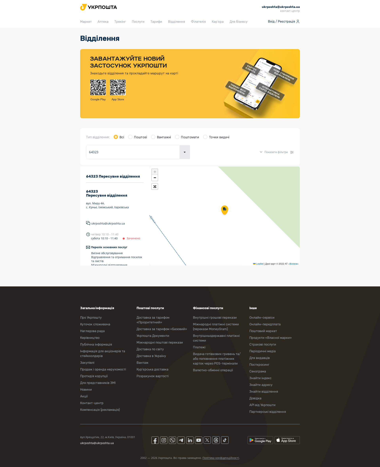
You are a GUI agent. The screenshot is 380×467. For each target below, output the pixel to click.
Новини (86, 389)
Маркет (86, 22)
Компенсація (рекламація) (100, 410)
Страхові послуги (262, 344)
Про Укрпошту (91, 317)
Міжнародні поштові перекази (160, 342)
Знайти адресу (261, 385)
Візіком (293, 263)
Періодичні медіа (262, 351)
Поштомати (190, 137)
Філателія (198, 22)
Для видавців (259, 358)
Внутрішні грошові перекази (215, 317)
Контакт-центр (92, 403)
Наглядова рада (92, 331)
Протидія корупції (94, 376)
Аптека (103, 22)
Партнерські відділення (267, 412)
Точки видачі (219, 137)
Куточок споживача (95, 324)
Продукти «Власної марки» (270, 338)
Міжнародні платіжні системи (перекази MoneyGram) (216, 326)
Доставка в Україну (151, 356)
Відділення (176, 22)
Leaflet (259, 263)
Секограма (257, 371)
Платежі (199, 347)
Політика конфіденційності (220, 458)
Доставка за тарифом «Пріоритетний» (153, 320)
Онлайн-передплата (265, 324)
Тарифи (156, 22)
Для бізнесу (239, 22)
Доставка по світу (150, 349)
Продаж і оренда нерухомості (103, 369)
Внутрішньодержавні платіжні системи (216, 338)
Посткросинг (259, 365)
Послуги (138, 22)
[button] (224, 210)
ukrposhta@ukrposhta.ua (108, 223)
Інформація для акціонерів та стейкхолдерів (102, 353)
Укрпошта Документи (153, 336)
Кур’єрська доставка (152, 369)
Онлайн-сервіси (262, 317)
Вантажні (164, 137)
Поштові (140, 137)
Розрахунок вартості (153, 376)
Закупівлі (87, 363)
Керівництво (90, 338)
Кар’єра (218, 22)
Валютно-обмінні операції (213, 370)
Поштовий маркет (263, 331)
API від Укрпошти (262, 405)
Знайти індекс (260, 378)
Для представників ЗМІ (98, 383)
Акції (84, 396)
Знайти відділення (263, 391)
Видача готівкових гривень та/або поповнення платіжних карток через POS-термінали (217, 358)
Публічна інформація (96, 344)
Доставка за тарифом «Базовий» (162, 329)
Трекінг (120, 22)
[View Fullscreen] (155, 186)
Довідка (255, 398)
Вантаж (142, 363)
